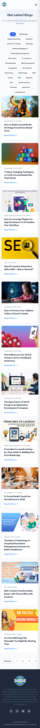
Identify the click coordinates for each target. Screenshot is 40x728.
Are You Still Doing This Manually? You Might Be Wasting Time (20, 641)
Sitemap (34, 725)
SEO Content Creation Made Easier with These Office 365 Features (18, 593)
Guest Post (26, 87)
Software (13, 87)
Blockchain (12, 58)
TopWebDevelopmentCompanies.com (16, 725)
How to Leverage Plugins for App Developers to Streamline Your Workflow (19, 222)
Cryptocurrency (24, 82)
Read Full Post (10, 135)
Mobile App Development (20, 53)
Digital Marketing (13, 39)
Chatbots (29, 39)
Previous (7, 661)
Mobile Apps (23, 34)
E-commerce (27, 58)
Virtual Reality (10, 63)
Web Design (22, 73)
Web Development (28, 63)
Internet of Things (14, 44)
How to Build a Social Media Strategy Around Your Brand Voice (18, 127)
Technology (8, 73)
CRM (34, 73)
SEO (19, 78)
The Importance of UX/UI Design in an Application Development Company (16, 404)
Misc (11, 82)
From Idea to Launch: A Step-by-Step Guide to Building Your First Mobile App (19, 452)
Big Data (29, 78)
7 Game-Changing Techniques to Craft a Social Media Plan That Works (19, 175)
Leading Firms (20, 92)
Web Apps (29, 44)
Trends (10, 78)
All (13, 34)
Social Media (27, 68)
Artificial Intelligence (20, 49)
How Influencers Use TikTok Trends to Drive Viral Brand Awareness (17, 357)
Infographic (12, 68)
